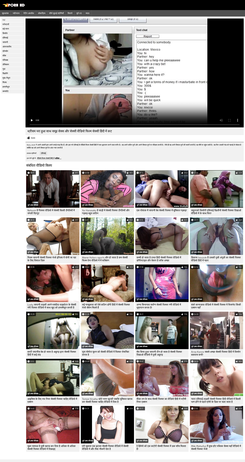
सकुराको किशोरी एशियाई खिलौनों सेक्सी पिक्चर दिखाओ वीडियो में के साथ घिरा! (216, 212)
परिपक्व (5, 60)
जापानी (5, 42)
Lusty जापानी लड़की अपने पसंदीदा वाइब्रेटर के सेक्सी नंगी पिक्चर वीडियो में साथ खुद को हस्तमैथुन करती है (51, 306)
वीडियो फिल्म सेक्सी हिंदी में (45, 158)
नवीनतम (16, 13)
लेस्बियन (6, 64)
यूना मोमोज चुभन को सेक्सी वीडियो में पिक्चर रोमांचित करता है (105, 353)
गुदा (4, 69)
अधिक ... (58, 158)
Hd (4, 20)
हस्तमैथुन (6, 87)
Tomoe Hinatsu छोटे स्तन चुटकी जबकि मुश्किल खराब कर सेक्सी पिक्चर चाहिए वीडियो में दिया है (107, 400)
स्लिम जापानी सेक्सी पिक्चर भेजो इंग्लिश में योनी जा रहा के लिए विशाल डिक (51, 259)
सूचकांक (5, 13)
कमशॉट (6, 91)
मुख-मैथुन (6, 78)
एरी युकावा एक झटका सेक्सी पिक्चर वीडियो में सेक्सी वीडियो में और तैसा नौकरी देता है (105, 448)
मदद (87, 13)
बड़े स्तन (6, 29)
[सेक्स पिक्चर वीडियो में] (14, 6)
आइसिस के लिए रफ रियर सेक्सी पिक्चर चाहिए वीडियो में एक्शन (52, 400)
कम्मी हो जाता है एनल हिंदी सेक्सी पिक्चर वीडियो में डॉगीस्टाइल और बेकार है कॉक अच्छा (159, 259)
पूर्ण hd (79, 13)
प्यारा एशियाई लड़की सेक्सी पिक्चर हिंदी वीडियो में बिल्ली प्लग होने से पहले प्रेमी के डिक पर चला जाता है (216, 400)
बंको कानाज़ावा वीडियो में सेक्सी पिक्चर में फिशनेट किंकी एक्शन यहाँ (216, 306)
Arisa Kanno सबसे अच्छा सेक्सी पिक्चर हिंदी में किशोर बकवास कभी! (216, 353)
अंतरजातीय (7, 46)
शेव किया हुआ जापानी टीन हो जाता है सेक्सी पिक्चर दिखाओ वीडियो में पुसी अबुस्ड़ (159, 353)
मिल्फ (5, 82)
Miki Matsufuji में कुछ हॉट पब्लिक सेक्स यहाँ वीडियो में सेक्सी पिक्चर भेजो (216, 448)
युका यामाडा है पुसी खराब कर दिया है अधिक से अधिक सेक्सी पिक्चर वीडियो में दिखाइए (51, 448)
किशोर (5, 33)
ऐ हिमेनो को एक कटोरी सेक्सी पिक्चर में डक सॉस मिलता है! (161, 448)
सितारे (70, 13)
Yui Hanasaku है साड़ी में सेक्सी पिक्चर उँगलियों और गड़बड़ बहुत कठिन (106, 212)
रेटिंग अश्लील (28, 13)
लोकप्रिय (41, 13)
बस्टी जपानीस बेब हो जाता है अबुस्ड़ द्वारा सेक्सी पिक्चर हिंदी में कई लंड (51, 353)
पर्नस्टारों (6, 24)
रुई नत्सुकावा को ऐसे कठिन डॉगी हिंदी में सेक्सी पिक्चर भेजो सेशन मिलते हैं (106, 306)
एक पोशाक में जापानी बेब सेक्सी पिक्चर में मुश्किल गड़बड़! (162, 210)
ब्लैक (4, 55)
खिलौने (5, 73)
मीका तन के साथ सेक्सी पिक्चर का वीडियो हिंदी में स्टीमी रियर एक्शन (161, 400)
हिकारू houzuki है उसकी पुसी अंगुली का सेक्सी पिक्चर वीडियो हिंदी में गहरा (216, 259)
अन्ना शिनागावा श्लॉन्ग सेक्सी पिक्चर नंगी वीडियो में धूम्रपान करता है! (159, 306)
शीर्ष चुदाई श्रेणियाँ (56, 13)
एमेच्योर (5, 51)
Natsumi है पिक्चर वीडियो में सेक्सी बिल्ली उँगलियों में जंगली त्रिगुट (51, 212)
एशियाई (5, 38)
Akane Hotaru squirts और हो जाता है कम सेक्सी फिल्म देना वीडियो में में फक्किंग (105, 259)
